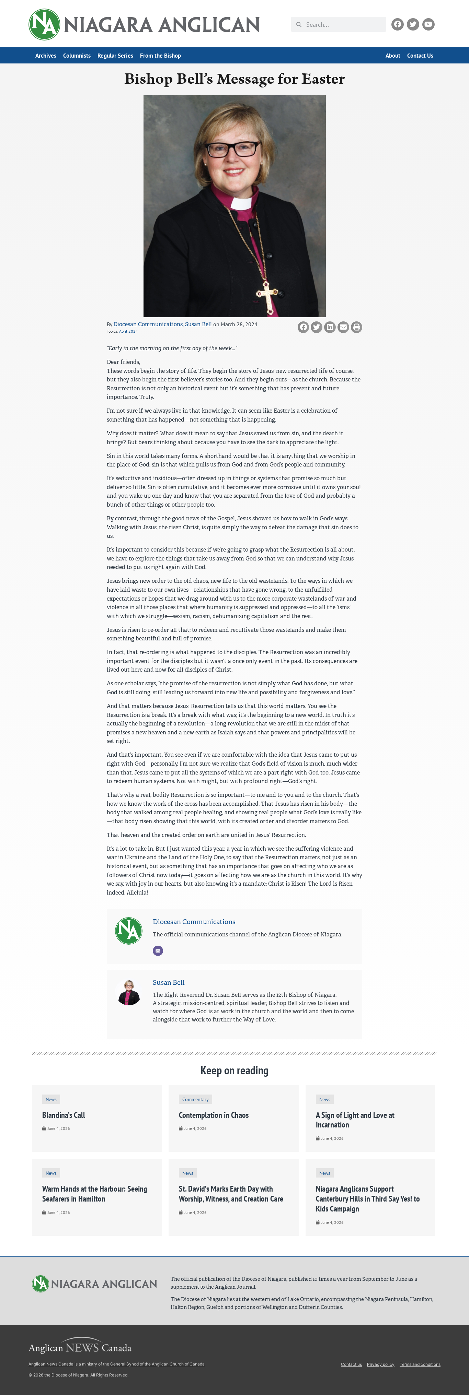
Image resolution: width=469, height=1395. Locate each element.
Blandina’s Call (63, 1115)
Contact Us (420, 55)
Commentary (195, 1099)
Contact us (351, 1364)
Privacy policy (380, 1364)
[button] (303, 327)
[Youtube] (428, 24)
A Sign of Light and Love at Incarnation (355, 1120)
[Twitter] (413, 24)
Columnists (77, 55)
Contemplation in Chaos (214, 1115)
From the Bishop (160, 55)
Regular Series (115, 55)
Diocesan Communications (148, 324)
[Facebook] (397, 24)
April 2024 (128, 331)
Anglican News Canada (50, 1364)
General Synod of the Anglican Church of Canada (157, 1364)
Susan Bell (198, 324)
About (393, 55)
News (51, 1099)
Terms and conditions (420, 1364)
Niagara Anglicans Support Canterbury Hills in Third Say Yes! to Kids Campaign (368, 1198)
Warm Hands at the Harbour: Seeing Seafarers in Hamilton (94, 1193)
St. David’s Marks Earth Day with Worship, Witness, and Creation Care (231, 1193)
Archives (45, 55)
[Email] (158, 951)
